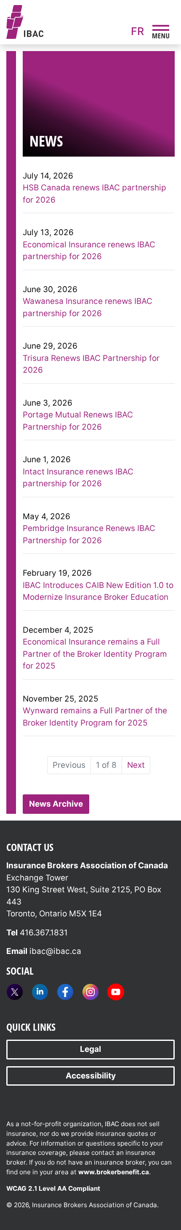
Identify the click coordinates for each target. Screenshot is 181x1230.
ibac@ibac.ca (55, 951)
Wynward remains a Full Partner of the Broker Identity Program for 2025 (95, 717)
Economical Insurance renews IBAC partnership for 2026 (89, 251)
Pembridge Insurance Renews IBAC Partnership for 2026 (89, 534)
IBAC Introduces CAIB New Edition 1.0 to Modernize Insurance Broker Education (98, 591)
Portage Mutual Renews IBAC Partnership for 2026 (78, 421)
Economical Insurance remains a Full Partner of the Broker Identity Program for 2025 (95, 654)
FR (137, 31)
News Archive (56, 804)
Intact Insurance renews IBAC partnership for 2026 (78, 478)
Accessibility (91, 1076)
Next (136, 765)
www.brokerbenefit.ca (113, 1172)
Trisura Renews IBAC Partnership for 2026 (91, 364)
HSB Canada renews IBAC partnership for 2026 (94, 194)
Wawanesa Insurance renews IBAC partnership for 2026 (87, 307)
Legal (90, 1049)
